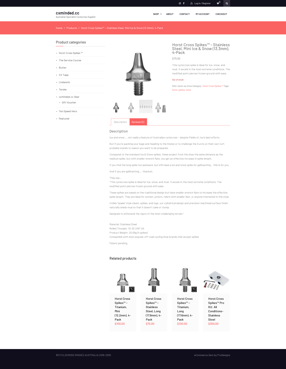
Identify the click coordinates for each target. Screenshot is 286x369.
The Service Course (70, 60)
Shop (156, 14)
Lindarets (64, 82)
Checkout (221, 14)
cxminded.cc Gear (69, 96)
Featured (64, 118)
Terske (63, 89)
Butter (62, 67)
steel (188, 89)
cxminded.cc (67, 12)
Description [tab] (120, 121)
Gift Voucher (69, 102)
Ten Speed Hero (68, 111)
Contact (184, 14)
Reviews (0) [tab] (138, 121)
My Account (203, 14)
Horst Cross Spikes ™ (213, 86)
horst (174, 89)
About (170, 14)
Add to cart (123, 280)
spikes (181, 89)
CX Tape (64, 74)
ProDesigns (223, 355)
